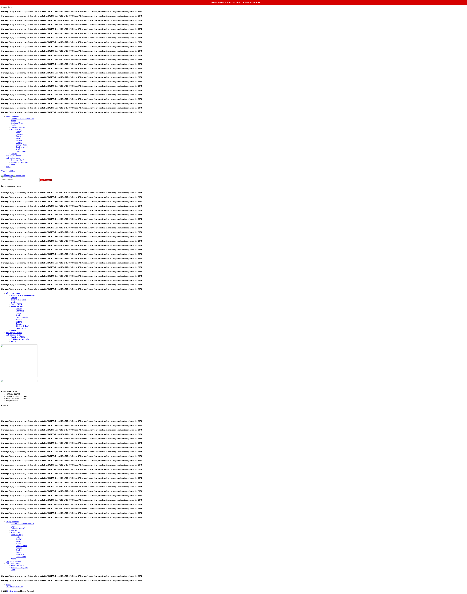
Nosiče (18, 149)
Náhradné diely (16, 129)
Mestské (14, 154)
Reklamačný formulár (14, 587)
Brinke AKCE (16, 304)
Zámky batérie (21, 145)
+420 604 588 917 (8, 414)
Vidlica (18, 138)
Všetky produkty (12, 116)
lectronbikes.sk (253, 2)
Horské (13, 125)
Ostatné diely (21, 151)
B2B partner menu (13, 158)
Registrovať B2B (17, 160)
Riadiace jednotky (22, 147)
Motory (18, 132)
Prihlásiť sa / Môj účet (19, 162)
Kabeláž (19, 140)
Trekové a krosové (18, 127)
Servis (13, 164)
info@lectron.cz (7, 417)
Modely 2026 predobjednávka (22, 119)
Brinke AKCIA (17, 123)
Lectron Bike (12, 591)
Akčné (13, 121)
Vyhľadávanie (46, 180)
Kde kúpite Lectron (13, 156)
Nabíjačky (19, 134)
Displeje (19, 143)
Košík (8, 167)
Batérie (18, 136)
